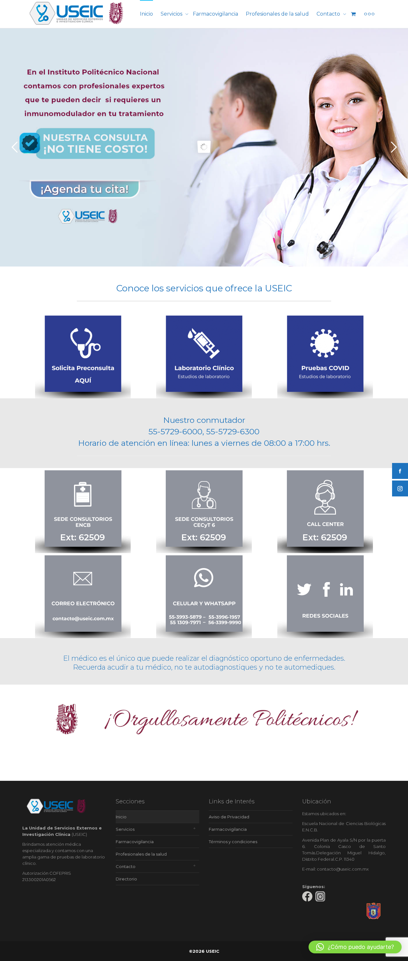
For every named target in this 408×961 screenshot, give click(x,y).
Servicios (172, 14)
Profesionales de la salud (277, 14)
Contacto (329, 14)
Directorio (126, 878)
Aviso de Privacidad (229, 816)
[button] (355, 947)
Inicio (146, 14)
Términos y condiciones (233, 841)
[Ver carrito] (353, 14)
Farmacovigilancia (215, 14)
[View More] (369, 14)
